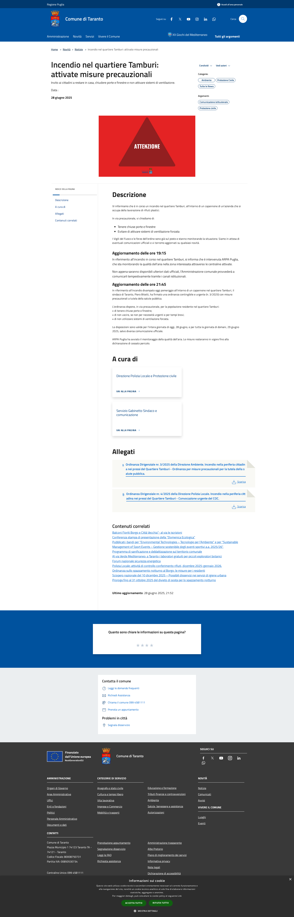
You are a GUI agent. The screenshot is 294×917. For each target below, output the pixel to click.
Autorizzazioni (156, 812)
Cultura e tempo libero (110, 794)
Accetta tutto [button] (133, 903)
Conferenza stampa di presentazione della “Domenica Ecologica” (153, 537)
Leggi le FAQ (104, 855)
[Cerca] (243, 19)
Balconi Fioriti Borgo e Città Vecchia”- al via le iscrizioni (147, 532)
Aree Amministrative (59, 794)
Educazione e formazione (162, 788)
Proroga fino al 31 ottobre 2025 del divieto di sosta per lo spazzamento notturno (164, 580)
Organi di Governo (57, 788)
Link (180, 895)
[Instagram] (195, 18)
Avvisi (201, 800)
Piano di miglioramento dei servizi (167, 855)
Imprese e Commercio (109, 806)
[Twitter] (178, 18)
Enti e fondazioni (56, 806)
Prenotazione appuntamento (113, 843)
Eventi (202, 823)
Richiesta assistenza (109, 861)
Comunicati (204, 794)
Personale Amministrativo (62, 819)
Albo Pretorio (155, 849)
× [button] (290, 879)
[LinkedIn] (204, 18)
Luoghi (202, 817)
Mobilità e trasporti (108, 813)
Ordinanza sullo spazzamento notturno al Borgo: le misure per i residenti (158, 570)
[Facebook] (170, 18)
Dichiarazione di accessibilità (164, 873)
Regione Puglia (55, 4)
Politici (51, 813)
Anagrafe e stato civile (110, 788)
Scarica (241, 482)
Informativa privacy (159, 861)
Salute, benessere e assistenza (165, 806)
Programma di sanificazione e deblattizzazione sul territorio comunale (157, 551)
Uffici (50, 800)
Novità (66, 49)
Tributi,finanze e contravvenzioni (167, 794)
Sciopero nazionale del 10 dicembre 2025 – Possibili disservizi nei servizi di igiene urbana (169, 575)
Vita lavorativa (105, 800)
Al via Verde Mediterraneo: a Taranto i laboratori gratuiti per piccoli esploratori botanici (167, 556)
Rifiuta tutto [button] (161, 902)
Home (54, 49)
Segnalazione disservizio (111, 849)
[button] (147, 911)
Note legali (154, 867)
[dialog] (147, 896)
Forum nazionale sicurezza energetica (136, 561)
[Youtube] (187, 18)
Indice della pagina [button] (65, 189)
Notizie (79, 49)
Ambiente (153, 800)
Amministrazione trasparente (165, 843)
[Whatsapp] (212, 18)
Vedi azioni (221, 65)
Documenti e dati (57, 825)
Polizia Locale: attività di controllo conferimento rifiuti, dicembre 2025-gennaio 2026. (167, 566)
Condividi (204, 65)
